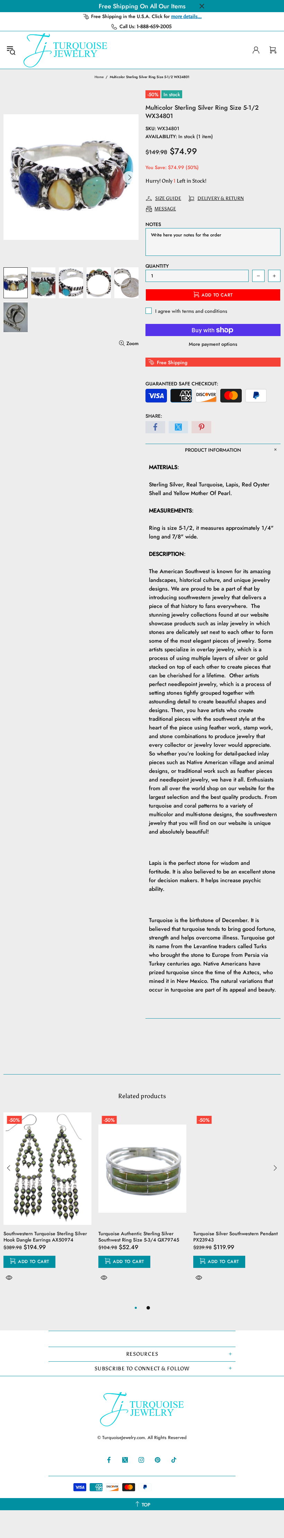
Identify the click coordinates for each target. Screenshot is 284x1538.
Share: (153, 416)
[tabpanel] (47, 1204)
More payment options (213, 344)
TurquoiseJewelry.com (65, 50)
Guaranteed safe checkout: (181, 384)
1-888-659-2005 (154, 27)
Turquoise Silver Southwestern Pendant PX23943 (235, 1236)
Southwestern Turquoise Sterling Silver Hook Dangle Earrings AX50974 (45, 1236)
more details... (186, 16)
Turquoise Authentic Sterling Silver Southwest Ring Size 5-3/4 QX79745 (138, 1236)
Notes (153, 224)
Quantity (157, 266)
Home (99, 77)
